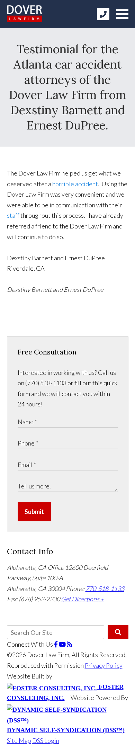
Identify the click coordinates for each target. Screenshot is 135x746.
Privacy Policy (104, 665)
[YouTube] (63, 644)
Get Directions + (82, 599)
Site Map (19, 740)
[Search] (118, 632)
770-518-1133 (105, 588)
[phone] (103, 14)
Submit (34, 511)
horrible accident (75, 184)
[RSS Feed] (69, 644)
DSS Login (45, 740)
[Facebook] (56, 644)
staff (13, 215)
